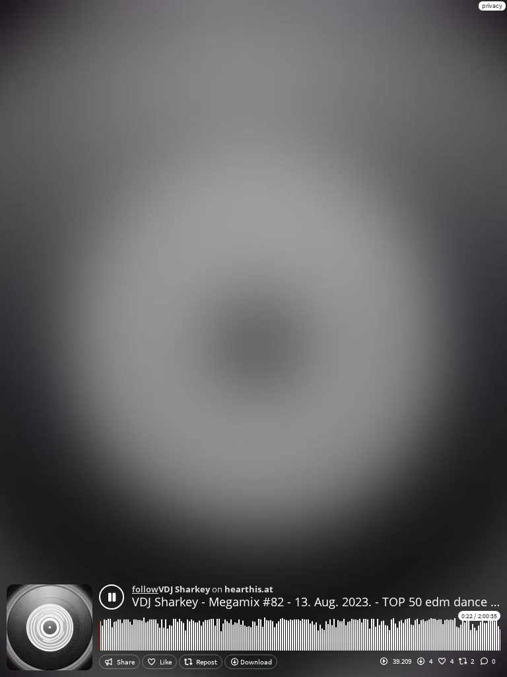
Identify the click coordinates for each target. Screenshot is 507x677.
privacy (492, 5)
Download (255, 661)
